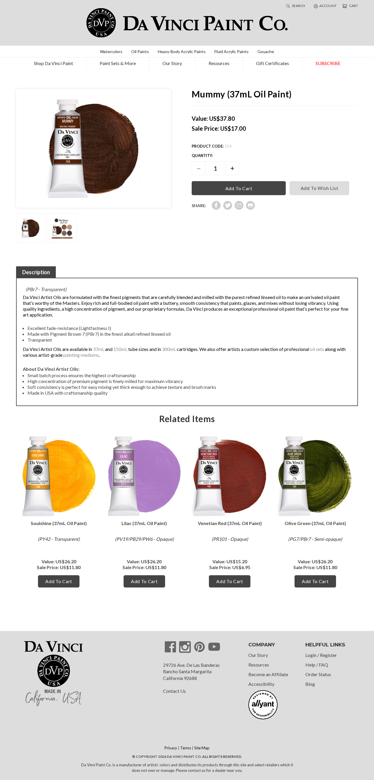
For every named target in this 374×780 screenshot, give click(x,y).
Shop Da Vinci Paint (53, 63)
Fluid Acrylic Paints (231, 51)
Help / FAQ (316, 664)
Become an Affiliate (268, 674)
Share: (199, 205)
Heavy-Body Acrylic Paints (182, 51)
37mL (98, 349)
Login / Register (321, 655)
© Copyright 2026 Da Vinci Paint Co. (167, 756)
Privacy (171, 748)
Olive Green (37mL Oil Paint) (315, 523)
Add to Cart (58, 581)
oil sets (317, 349)
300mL (169, 349)
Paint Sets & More (118, 63)
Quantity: (202, 155)
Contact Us (174, 691)
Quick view (58, 476)
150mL (120, 349)
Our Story (172, 63)
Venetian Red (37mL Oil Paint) (230, 523)
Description (36, 272)
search (298, 6)
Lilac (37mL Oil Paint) (144, 523)
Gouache (265, 51)
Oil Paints (140, 51)
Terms (185, 748)
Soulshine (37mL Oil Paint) (59, 523)
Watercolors (111, 51)
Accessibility (261, 684)
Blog (310, 684)
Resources (219, 63)
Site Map (201, 748)
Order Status (318, 674)
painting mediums (81, 355)
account (328, 6)
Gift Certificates (272, 63)
